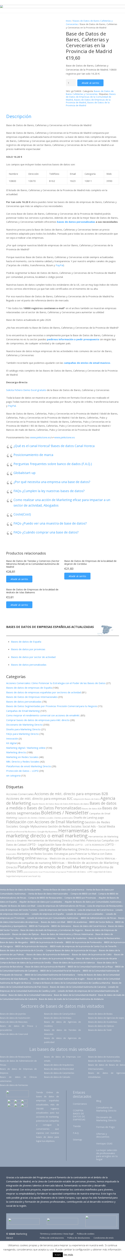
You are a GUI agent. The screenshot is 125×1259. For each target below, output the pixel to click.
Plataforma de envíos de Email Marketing (54, 866)
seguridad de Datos (102, 871)
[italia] (24, 1106)
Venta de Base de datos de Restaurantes (20, 889)
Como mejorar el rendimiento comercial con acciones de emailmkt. (43, 715)
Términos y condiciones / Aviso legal (56, 1233)
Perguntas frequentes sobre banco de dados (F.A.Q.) (53, 464)
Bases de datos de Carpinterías (59, 1072)
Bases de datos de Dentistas (57, 1017)
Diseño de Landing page (89, 817)
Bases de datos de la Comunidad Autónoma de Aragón (57, 978)
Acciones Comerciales (20, 794)
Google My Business (47, 831)
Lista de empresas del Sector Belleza (57, 909)
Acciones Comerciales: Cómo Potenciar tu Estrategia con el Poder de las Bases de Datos (55, 683)
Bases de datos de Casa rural (14, 1034)
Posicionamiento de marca (33, 455)
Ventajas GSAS (104, 1143)
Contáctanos (80, 1103)
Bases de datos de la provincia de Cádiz (92, 954)
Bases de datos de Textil (99, 1029)
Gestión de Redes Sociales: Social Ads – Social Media (81, 826)
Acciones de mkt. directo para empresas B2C (39, 798)
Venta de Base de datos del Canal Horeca (63, 889)
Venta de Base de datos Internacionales (48, 893)
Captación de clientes (28, 817)
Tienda (77, 1126)
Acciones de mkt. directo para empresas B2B (71, 793)
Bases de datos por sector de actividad (33, 657)
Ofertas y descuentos (102, 1135)
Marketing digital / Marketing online (25, 747)
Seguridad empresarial (17, 876)
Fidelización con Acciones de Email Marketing (45, 821)
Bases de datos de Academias (102, 1021)
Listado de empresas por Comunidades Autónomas (53, 917)
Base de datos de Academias (72, 938)
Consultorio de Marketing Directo (106, 1109)
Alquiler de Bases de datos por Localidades (41, 901)
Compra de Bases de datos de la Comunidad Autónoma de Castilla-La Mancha (71, 982)
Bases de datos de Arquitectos (59, 1064)
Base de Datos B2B (64, 804)
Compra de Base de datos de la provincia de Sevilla (25, 962)
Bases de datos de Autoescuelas (104, 1056)
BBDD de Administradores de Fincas (98, 917)
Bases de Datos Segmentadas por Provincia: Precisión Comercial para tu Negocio (51, 706)
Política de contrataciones (52, 1237)
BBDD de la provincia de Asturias (31, 946)
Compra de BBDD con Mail (83, 893)
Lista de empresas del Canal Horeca (95, 909)
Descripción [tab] (18, 116)
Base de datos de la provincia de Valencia (74, 962)
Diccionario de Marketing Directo (24, 724)
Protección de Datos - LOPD (80, 871)
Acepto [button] (58, 1254)
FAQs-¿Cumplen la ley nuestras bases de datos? (49, 491)
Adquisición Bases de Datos (86, 799)
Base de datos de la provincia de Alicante (97, 958)
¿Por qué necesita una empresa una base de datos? (52, 482)
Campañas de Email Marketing (23, 710)
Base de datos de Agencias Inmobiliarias (36, 938)
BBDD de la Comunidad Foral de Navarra (60, 970)
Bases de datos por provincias (28, 649)
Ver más (68, 1254)
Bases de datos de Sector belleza (104, 1060)
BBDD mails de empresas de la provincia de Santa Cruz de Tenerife (83, 946)
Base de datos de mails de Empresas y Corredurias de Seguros (52, 930)
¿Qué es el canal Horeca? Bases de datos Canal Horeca (54, 446)
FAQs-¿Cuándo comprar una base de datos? (46, 532)
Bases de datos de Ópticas (25, 934)
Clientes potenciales (63, 817)
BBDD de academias (77, 922)
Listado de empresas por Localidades (85, 913)
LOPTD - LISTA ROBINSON (89, 844)
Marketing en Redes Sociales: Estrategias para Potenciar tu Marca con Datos (64, 854)
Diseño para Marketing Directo (23, 729)
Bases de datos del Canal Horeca (89, 926)
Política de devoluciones (78, 1237)
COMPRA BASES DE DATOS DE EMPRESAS (79, 1115)
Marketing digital (46, 848)
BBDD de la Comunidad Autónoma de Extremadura (50, 974)
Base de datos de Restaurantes (104, 938)
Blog (98, 1100)
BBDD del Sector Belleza (101, 922)
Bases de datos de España (26, 641)
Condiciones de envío (104, 1237)
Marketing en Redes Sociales (22, 757)
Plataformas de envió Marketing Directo (28, 766)
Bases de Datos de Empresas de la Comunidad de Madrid (91, 97)
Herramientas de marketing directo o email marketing (51, 833)
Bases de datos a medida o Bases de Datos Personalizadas (61, 805)
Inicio (68, 20)
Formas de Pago (105, 1127)
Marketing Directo (75, 849)
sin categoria (13, 775)
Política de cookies (85, 1233)
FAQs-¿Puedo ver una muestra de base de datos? (50, 523)
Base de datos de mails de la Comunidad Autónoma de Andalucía (71, 999)
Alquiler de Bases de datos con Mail (17, 905)
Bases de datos (81, 803)
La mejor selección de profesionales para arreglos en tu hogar (107, 1154)
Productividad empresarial (54, 872)
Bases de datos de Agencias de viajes (106, 1017)
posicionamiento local (33, 872)
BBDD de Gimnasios (61, 926)
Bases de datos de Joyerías (13, 1013)
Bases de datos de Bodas (100, 1013)
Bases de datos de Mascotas (13, 1021)
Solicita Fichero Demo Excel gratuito (26, 390)
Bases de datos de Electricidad (59, 1068)
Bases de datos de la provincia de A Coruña (21, 950)
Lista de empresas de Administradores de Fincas (61, 905)
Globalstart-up (24, 473)
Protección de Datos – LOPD (22, 770)
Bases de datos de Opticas (101, 1025)
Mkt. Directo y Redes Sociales (22, 761)
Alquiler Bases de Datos (43, 804)
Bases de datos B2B (92, 808)
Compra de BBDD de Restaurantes (45, 897)
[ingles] (17, 1101)
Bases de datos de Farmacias (14, 1085)
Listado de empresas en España (48, 913)
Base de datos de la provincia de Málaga (54, 958)
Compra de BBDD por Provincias (80, 897)
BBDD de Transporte (39, 926)
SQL (39, 876)
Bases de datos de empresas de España (29, 687)
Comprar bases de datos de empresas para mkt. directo (37, 720)
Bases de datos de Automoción (15, 1017)
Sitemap (77, 1139)
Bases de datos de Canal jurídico (60, 1013)
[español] (10, 1101)
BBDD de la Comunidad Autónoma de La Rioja (90, 966)
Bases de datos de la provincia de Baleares (48, 954)
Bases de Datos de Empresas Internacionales (32, 696)
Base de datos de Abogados (14, 942)
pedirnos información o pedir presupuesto (73, 339)
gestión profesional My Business (21, 831)
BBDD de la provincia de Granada (47, 942)
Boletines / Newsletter (65, 813)
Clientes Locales (45, 817)
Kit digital (11, 743)
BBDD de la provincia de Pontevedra (84, 942)
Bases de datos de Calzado (57, 1077)
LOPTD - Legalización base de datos (50, 844)
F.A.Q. (76, 1133)
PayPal (59, 265)
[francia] (10, 1106)
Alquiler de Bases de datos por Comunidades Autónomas (93, 901)
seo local (32, 876)
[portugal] (24, 1101)
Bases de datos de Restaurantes (15, 1056)
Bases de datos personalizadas (28, 664)
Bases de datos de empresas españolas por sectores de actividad (43, 692)
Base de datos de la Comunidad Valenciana (30, 994)
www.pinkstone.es (40, 437)
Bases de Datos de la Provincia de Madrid (88, 104)
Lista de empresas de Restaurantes (105, 905)
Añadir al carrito (90, 82)
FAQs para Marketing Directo (22, 733)
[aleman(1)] (17, 1106)
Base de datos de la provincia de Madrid (45, 966)
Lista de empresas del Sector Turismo (18, 909)
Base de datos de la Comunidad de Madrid (75, 994)
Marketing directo (16, 752)
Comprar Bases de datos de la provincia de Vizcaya (71, 950)
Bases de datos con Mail (53, 922)
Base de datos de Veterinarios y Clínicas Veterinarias (67, 934)
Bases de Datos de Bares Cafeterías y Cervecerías (90, 92)
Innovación (12, 738)
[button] (19, 579)
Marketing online (21, 858)
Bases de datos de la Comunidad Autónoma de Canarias (78, 986)
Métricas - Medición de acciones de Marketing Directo (70, 858)
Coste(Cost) (22, 514)
